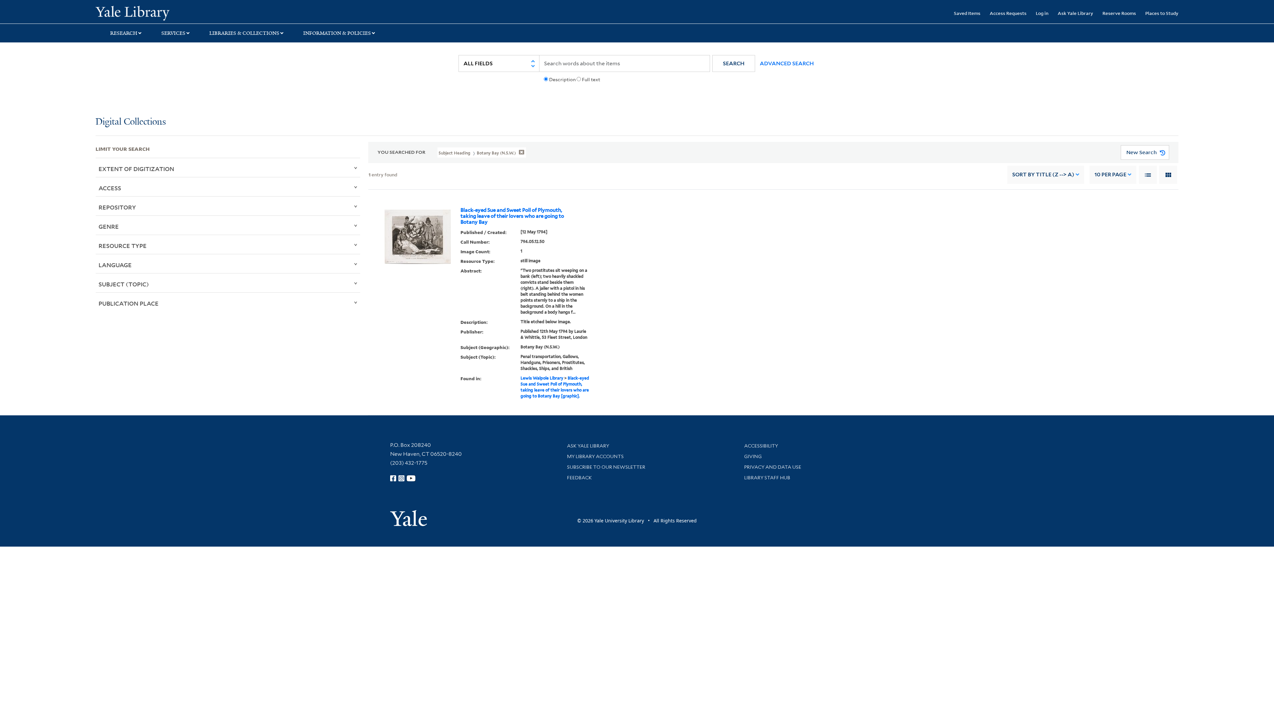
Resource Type (123, 246)
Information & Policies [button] (337, 33)
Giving (753, 456)
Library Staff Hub (767, 477)
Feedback (579, 477)
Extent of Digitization (136, 169)
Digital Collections (131, 122)
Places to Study (1161, 13)
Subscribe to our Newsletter (606, 467)
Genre (109, 226)
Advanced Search (787, 63)
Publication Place (129, 303)
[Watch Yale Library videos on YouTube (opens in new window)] (411, 478)
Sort (1043, 174)
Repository (117, 207)
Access (110, 188)
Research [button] (123, 33)
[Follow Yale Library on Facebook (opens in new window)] (393, 478)
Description (562, 79)
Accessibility (761, 445)
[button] (733, 63)
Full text (591, 79)
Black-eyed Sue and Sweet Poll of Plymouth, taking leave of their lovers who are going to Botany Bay (512, 216)
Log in (1042, 13)
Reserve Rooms (1119, 13)
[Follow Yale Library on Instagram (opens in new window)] (401, 478)
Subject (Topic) (124, 284)
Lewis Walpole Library (542, 378)
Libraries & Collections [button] (244, 33)
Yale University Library (177, 12)
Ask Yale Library (1075, 13)
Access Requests (1008, 13)
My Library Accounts (595, 456)
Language (115, 265)
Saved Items (967, 13)
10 (1110, 174)
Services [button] (173, 33)
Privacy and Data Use (772, 467)
